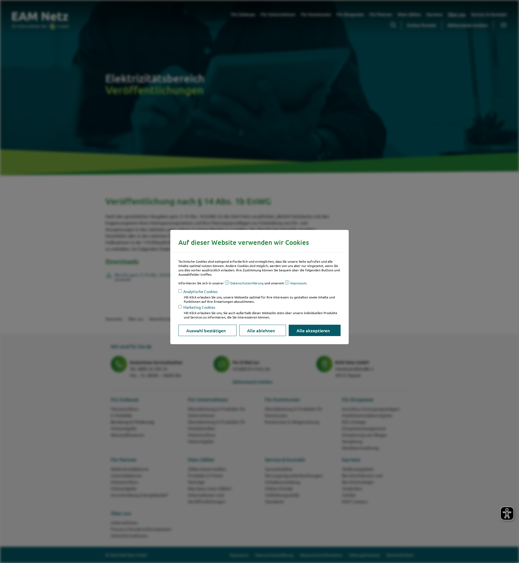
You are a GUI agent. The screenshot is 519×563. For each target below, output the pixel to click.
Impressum (298, 283)
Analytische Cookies (200, 291)
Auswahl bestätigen (206, 330)
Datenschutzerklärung (247, 283)
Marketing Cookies (199, 307)
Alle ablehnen (261, 330)
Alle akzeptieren (313, 330)
